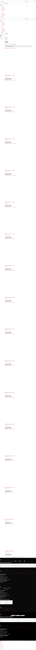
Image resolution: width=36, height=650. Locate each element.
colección (3, 8)
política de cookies (3, 578)
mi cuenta (1, 648)
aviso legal (2, 575)
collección (1, 645)
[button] (18, 11)
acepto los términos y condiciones (5, 607)
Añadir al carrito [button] (8, 78)
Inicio (5, 39)
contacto (3, 9)
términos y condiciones (4, 577)
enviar (18, 572)
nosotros (3, 7)
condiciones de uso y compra (5, 579)
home (3, 6)
